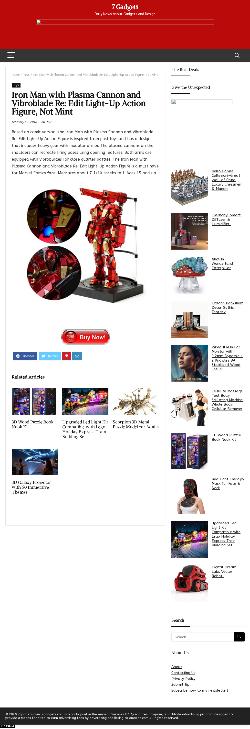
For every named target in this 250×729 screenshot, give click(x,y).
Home (16, 75)
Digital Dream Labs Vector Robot (224, 571)
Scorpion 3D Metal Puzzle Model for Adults (136, 424)
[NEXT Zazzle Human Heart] (245, 717)
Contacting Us (183, 673)
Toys (26, 75)
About (176, 667)
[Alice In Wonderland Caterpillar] (189, 275)
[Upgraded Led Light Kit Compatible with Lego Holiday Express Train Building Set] (189, 539)
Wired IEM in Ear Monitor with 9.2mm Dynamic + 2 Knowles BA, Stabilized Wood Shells (227, 358)
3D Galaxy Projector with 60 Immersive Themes (31, 487)
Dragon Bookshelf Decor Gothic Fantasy (227, 307)
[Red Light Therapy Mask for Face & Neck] (189, 495)
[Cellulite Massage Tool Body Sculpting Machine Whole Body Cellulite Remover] (189, 407)
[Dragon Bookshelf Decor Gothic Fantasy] (189, 319)
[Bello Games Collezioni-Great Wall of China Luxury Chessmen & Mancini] (189, 187)
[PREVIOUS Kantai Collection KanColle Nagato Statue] (5, 717)
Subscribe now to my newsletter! (199, 690)
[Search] (237, 55)
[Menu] (11, 55)
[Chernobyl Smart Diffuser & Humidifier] (189, 231)
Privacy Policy (183, 678)
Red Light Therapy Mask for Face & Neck (228, 483)
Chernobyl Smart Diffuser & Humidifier (226, 219)
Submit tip (180, 684)
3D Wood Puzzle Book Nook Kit (32, 424)
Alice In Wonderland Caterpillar (222, 263)
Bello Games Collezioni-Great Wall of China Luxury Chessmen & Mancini (226, 180)
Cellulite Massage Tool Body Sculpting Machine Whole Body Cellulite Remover (227, 400)
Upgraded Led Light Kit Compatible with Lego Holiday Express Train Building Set (85, 429)
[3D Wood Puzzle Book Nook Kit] (189, 451)
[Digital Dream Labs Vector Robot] (189, 583)
